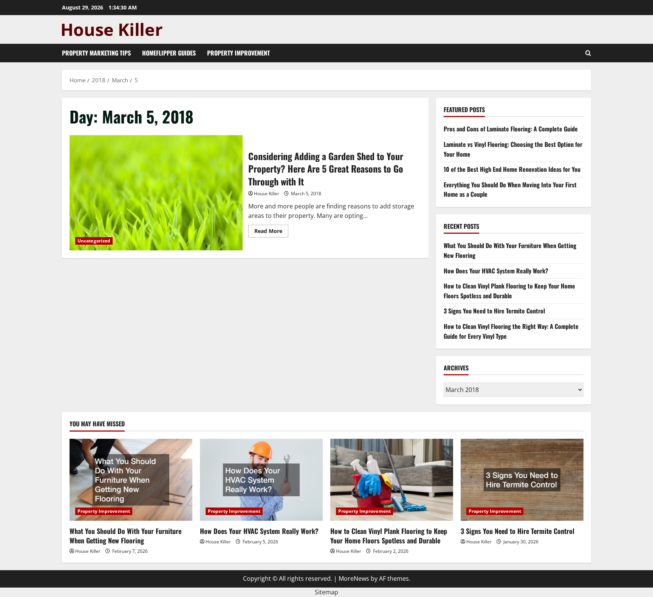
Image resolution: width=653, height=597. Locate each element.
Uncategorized (93, 241)
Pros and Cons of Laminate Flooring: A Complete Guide (511, 128)
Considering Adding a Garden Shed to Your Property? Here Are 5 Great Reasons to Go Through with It (156, 192)
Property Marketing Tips (96, 52)
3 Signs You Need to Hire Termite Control (494, 310)
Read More (271, 232)
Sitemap (326, 592)
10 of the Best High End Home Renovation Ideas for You (512, 169)
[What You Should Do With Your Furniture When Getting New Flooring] (131, 480)
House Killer (266, 193)
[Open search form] (588, 53)
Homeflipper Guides (169, 52)
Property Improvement (238, 52)
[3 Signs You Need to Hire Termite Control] (522, 480)
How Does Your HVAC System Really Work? (496, 270)
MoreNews (354, 578)
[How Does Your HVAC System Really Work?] (261, 480)
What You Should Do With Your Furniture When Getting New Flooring (125, 535)
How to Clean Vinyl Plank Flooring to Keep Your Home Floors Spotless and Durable (509, 290)
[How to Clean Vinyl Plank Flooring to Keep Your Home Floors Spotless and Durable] (391, 480)
